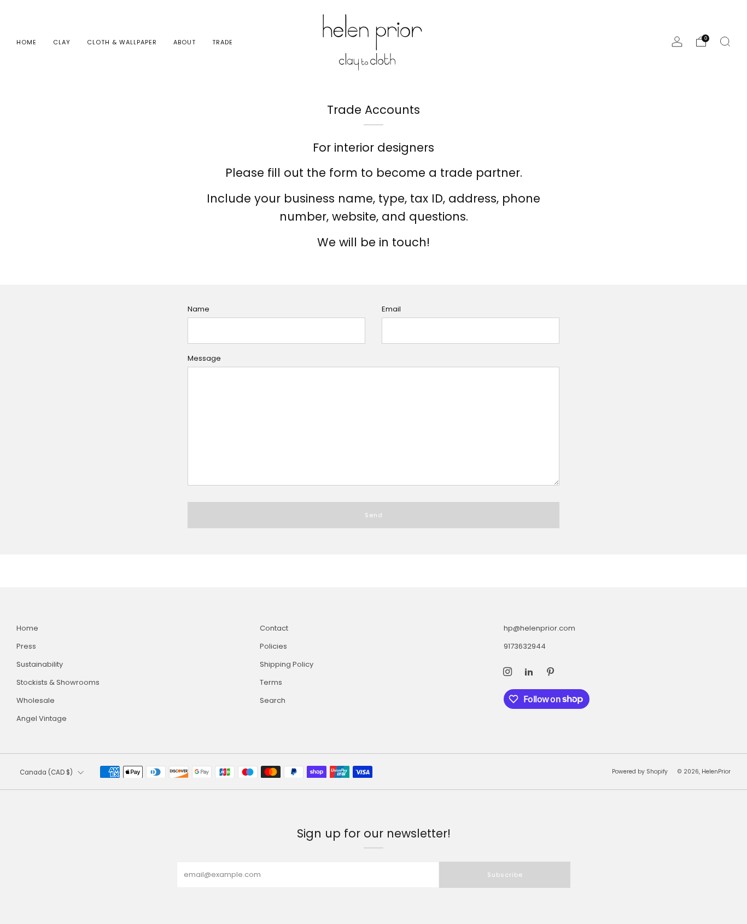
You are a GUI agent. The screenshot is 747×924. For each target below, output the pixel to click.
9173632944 (525, 646)
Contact (274, 628)
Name (198, 309)
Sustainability (39, 664)
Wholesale (35, 700)
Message (204, 358)
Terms (271, 682)
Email (391, 309)
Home (26, 42)
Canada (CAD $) (46, 772)
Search (272, 700)
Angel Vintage (41, 718)
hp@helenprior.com (539, 628)
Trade (222, 42)
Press (26, 646)
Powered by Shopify (640, 771)
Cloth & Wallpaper (122, 42)
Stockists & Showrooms (58, 682)
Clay (62, 42)
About (184, 42)
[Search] (725, 41)
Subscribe (505, 874)
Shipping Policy (286, 664)
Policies (273, 646)
